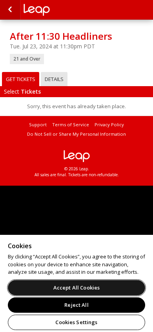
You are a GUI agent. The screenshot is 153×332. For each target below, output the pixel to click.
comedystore (63, 10)
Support (38, 124)
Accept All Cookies (76, 287)
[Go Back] (10, 10)
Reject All (76, 304)
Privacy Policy (109, 124)
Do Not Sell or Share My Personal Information (76, 134)
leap (76, 156)
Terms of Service (70, 124)
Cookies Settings (76, 322)
